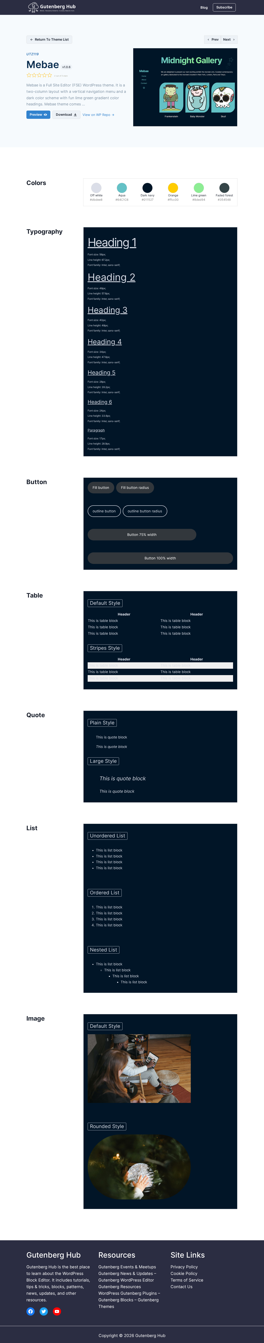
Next (227, 39)
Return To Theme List (52, 39)
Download (64, 114)
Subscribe (224, 7)
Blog (204, 7)
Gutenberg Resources (119, 1286)
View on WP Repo (96, 115)
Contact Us (181, 1286)
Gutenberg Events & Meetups (127, 1266)
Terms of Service (187, 1280)
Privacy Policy (184, 1266)
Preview (36, 114)
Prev (215, 39)
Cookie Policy (184, 1273)
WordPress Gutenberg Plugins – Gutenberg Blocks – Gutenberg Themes (129, 1300)
